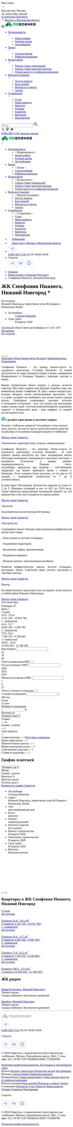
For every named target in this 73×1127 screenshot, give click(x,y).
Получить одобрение (37, 737)
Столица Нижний (25, 315)
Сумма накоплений (30, 1077)
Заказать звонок (29, 133)
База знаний (22, 84)
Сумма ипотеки (51, 1077)
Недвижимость (17, 32)
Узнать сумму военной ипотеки (33, 68)
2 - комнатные (9, 942)
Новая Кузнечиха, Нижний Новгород (23, 989)
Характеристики (56, 358)
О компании (8, 16)
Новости (20, 105)
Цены (17, 358)
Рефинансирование (26, 56)
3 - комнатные (9, 959)
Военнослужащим (18, 75)
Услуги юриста (23, 81)
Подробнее (7, 330)
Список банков (23, 53)
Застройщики (23, 44)
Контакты (22, 16)
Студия (5, 910)
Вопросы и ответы (25, 87)
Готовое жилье (23, 41)
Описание (7, 358)
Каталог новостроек (22, 1071)
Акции (19, 90)
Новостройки (23, 38)
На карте (41, 358)
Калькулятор (15, 59)
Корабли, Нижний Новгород (18, 1001)
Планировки (8, 361)
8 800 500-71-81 (10, 133)
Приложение (22, 117)
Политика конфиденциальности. (20, 1064)
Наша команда (23, 102)
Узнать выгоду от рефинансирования (36, 71)
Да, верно (7, 13)
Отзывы (19, 108)
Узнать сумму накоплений (30, 65)
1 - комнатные (9, 926)
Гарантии (20, 111)
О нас (18, 99)
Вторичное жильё (44, 1071)
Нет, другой (20, 13)
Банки (11, 47)
